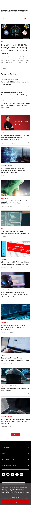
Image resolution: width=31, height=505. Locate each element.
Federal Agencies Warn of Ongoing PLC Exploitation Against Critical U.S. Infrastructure (14, 327)
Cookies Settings (15, 497)
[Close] (29, 485)
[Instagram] (17, 474)
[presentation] (15, 31)
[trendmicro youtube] (21, 474)
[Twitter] (12, 474)
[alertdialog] (15, 494)
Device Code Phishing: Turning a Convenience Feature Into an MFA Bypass (15, 359)
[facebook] (8, 474)
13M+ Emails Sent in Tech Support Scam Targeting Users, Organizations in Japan (15, 263)
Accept (15, 502)
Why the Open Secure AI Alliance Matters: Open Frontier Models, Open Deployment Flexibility (14, 170)
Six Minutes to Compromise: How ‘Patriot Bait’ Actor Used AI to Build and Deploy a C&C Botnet (15, 105)
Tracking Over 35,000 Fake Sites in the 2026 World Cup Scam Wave (14, 202)
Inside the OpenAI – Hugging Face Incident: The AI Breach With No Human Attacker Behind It (15, 295)
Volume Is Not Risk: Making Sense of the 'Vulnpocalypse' (15, 390)
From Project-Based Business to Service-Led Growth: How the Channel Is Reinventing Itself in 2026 (15, 138)
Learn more (15, 494)
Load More (15, 434)
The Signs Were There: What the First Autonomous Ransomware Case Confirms (15, 232)
